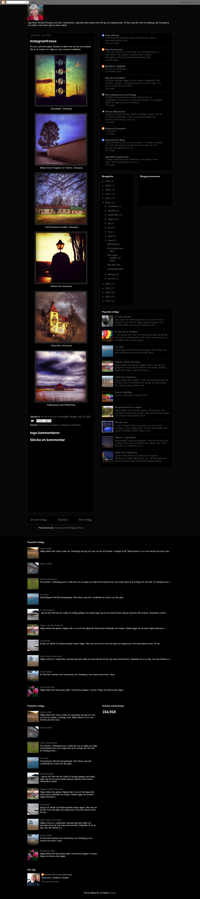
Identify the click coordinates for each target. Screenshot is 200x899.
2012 (108, 292)
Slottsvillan (76, 425)
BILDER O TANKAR (115, 66)
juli (109, 223)
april (110, 236)
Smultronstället (47, 610)
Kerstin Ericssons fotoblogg (58, 874)
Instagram (54, 425)
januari (111, 278)
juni (110, 227)
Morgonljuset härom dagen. (128, 407)
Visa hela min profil (50, 881)
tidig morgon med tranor (51, 656)
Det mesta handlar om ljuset (114, 258)
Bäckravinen (113, 244)
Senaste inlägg (38, 519)
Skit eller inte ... (114, 264)
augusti (112, 219)
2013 (108, 288)
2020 (108, 181)
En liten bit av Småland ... (127, 331)
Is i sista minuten (123, 316)
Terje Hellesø (112, 35)
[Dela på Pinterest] (49, 420)
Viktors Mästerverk (115, 111)
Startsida (63, 519)
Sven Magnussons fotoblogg (120, 94)
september (113, 214)
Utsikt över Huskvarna (126, 377)
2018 (108, 190)
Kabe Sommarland (48, 579)
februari (112, 274)
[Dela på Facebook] (46, 420)
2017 (108, 194)
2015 (108, 202)
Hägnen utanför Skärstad (127, 362)
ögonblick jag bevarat (116, 157)
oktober (112, 210)
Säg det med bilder (115, 78)
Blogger (112, 893)
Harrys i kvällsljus (123, 392)
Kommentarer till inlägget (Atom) (68, 528)
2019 (108, 185)
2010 (108, 301)
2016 (108, 198)
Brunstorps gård (47, 687)
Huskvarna (44, 425)
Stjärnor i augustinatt (125, 437)
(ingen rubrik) (46, 548)
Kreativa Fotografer (115, 128)
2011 (108, 296)
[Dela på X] (43, 420)
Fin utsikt (119, 346)
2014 (108, 284)
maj (110, 231)
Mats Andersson (113, 49)
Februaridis (45, 641)
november (113, 206)
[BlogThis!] (40, 420)
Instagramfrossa (115, 269)
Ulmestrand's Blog (115, 140)
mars (111, 240)
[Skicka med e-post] (38, 420)
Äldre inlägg (85, 519)
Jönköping (64, 425)
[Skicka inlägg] (32, 421)
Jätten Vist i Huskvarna (126, 452)
